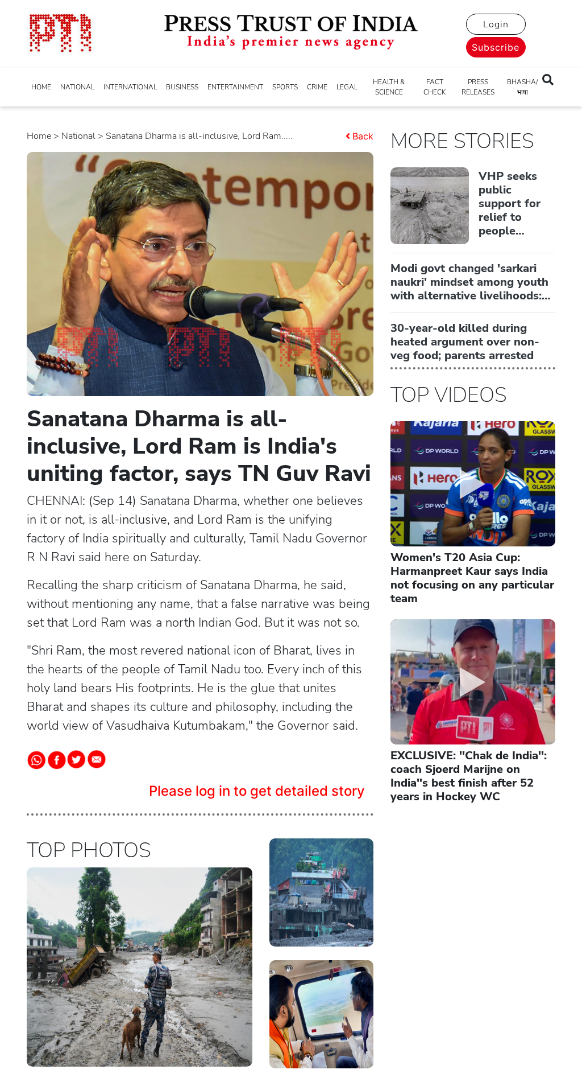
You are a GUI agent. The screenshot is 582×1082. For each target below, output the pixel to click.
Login (496, 24)
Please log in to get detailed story (257, 791)
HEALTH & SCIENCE (389, 87)
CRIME (317, 87)
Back (362, 136)
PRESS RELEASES (478, 87)
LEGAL (346, 87)
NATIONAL (77, 87)
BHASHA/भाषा (522, 87)
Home (39, 136)
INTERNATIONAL (130, 87)
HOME (41, 87)
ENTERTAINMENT (235, 87)
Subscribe (495, 47)
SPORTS (285, 87)
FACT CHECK (434, 87)
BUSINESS (182, 87)
